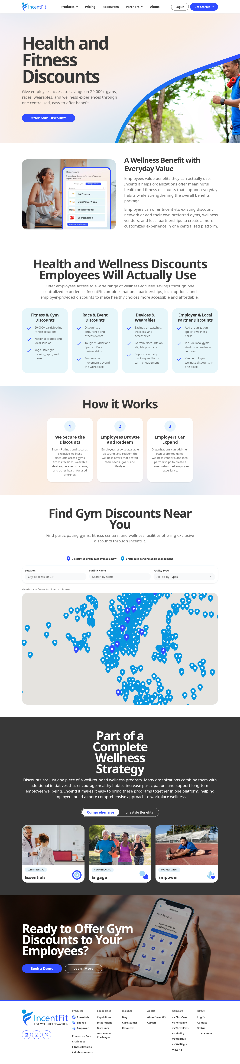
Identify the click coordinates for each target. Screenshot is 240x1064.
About (155, 7)
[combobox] (55, 576)
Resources (111, 7)
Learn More (83, 968)
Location (30, 570)
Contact (202, 1022)
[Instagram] (36, 1034)
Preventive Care (81, 1036)
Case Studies (129, 1022)
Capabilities (104, 1017)
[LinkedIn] (26, 1034)
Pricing (90, 7)
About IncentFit (156, 1017)
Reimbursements (82, 1052)
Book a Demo (42, 968)
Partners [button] (133, 7)
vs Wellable (179, 1039)
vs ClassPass (179, 1017)
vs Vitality (178, 1033)
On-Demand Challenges (104, 1035)
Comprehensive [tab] (100, 812)
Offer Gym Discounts (49, 118)
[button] (117, 644)
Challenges (78, 1041)
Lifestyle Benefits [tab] (139, 812)
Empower (83, 1028)
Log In (180, 7)
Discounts (103, 1028)
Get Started (202, 7)
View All (177, 1049)
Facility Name (97, 570)
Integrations (104, 1022)
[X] (46, 1034)
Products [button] (68, 7)
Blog (125, 1017)
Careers (151, 1022)
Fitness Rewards (82, 1047)
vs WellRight (179, 1044)
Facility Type (161, 570)
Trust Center (204, 1033)
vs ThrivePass (180, 1028)
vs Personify (179, 1022)
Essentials (83, 1017)
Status (201, 1028)
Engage (81, 1022)
